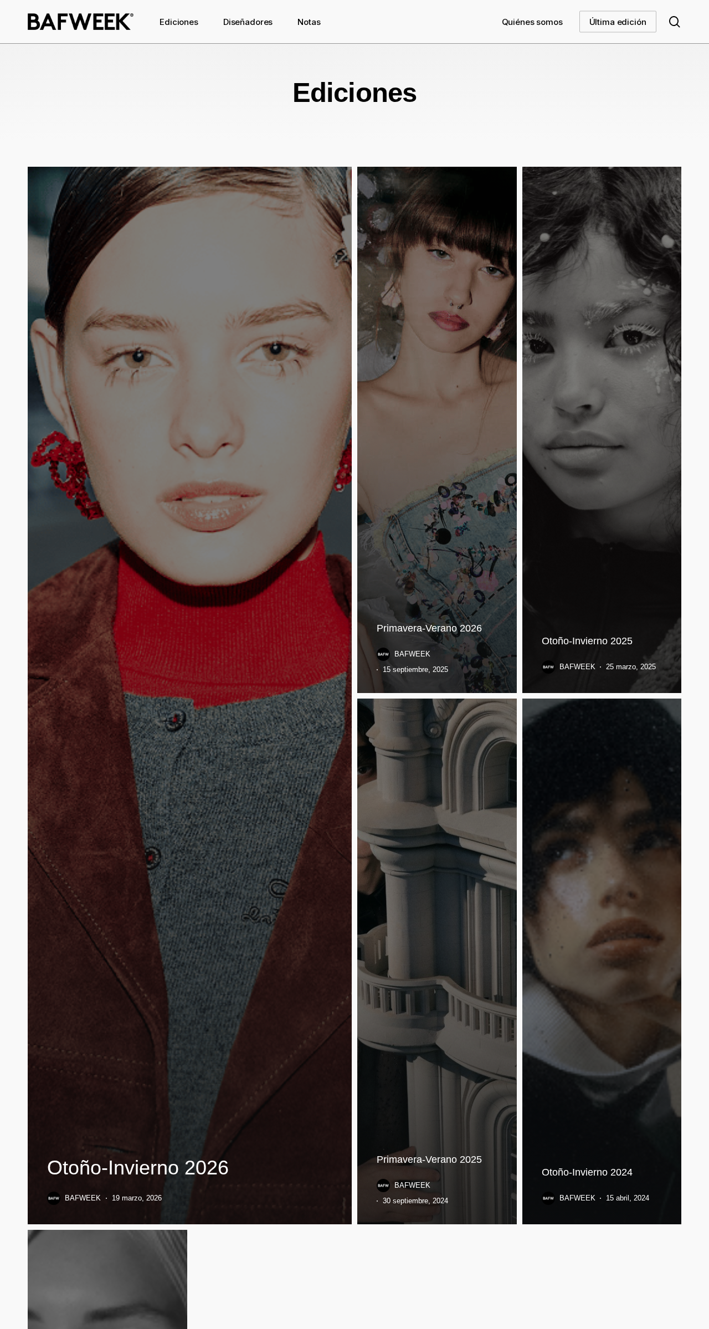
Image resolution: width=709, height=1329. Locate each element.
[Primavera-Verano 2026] (437, 430)
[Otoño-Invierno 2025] (602, 430)
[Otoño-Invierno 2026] (190, 695)
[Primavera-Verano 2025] (437, 962)
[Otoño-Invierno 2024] (602, 962)
